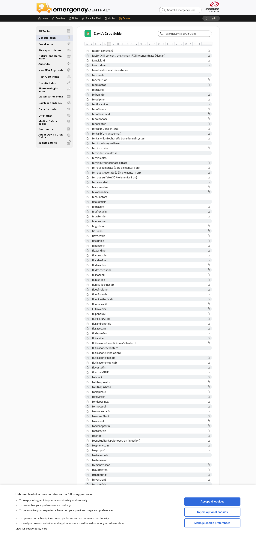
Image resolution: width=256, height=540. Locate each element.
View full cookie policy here (31, 528)
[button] (125, 18)
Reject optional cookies (212, 512)
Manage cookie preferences (212, 522)
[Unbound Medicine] (212, 7)
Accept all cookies (212, 501)
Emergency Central (83, 7)
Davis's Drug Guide (108, 33)
